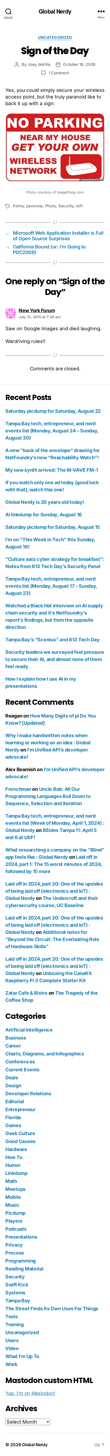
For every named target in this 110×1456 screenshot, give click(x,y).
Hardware (16, 1149)
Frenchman (18, 789)
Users (12, 1340)
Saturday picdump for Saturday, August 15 (52, 527)
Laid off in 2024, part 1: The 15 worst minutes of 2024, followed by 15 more (53, 864)
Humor (13, 1165)
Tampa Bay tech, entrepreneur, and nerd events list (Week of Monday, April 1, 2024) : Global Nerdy (54, 823)
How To (13, 1157)
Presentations (21, 1237)
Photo (50, 205)
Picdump (15, 1213)
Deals (11, 1077)
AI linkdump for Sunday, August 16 (43, 514)
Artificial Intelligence (29, 1030)
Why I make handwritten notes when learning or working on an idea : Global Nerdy (47, 743)
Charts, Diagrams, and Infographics (44, 1053)
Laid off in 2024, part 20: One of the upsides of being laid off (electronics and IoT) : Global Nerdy (54, 891)
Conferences (20, 1061)
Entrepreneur (20, 1109)
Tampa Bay (17, 1300)
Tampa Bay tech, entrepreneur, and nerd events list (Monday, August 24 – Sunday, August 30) (51, 431)
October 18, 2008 (79, 64)
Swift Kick (16, 1284)
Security (66, 205)
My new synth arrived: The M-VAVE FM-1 (51, 470)
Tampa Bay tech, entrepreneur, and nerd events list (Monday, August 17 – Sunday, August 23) (51, 586)
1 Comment (59, 72)
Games (13, 1125)
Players (13, 1221)
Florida (13, 1117)
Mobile (13, 1197)
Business (15, 1038)
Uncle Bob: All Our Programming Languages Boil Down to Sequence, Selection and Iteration (48, 796)
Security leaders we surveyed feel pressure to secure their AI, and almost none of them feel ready (54, 659)
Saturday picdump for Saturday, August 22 (53, 411)
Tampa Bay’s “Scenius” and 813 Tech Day (52, 639)
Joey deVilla (39, 64)
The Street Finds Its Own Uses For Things (51, 1308)
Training (14, 1324)
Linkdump (16, 1173)
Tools (11, 1316)
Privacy (14, 1245)
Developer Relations (28, 1093)
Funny (18, 205)
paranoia (34, 205)
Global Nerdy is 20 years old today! (44, 502)
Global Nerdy (55, 11)
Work (11, 1364)
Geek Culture (20, 1133)
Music (12, 1205)
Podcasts (16, 1229)
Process (14, 1253)
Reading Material (24, 1269)
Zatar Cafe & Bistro (26, 993)
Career (13, 1046)
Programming (20, 1261)
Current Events (22, 1069)
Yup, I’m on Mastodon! (30, 1393)
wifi (79, 205)
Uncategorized (55, 37)
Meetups (15, 1189)
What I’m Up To (22, 1356)
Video (12, 1348)
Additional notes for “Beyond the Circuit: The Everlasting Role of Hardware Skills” (52, 939)
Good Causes (20, 1141)
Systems (15, 1292)
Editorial (14, 1101)
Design (13, 1085)
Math (11, 1181)
